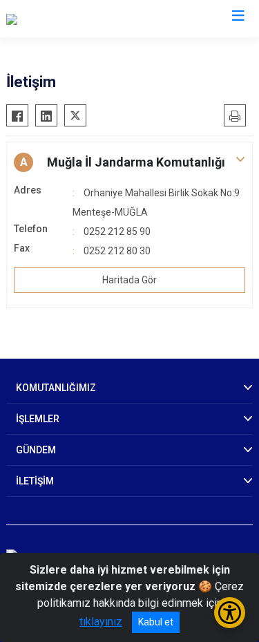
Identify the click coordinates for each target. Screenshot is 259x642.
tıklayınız (100, 621)
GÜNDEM (36, 449)
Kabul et (155, 621)
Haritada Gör (129, 279)
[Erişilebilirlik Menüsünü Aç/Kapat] (229, 612)
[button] (129, 162)
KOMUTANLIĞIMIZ (56, 387)
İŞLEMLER (37, 418)
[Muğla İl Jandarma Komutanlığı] (79, 18)
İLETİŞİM (35, 481)
